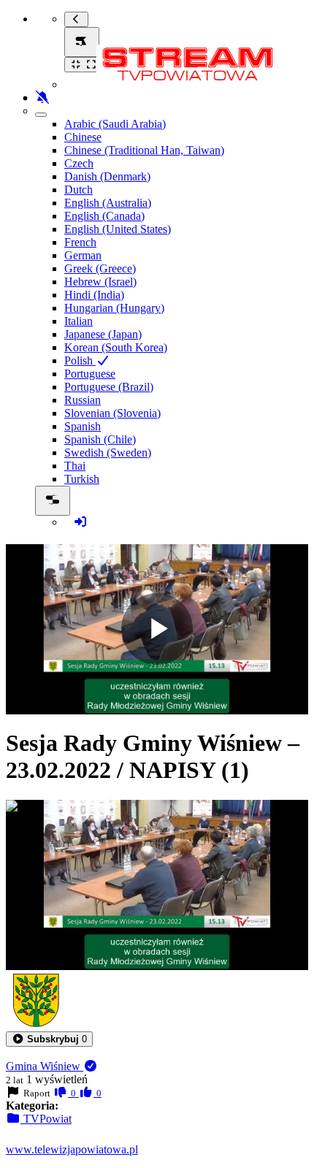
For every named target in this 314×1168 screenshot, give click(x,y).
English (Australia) (107, 202)
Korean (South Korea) (115, 347)
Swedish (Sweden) (107, 452)
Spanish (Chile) (100, 439)
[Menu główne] (81, 42)
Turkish (81, 479)
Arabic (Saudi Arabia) (115, 124)
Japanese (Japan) (103, 334)
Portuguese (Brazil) (108, 387)
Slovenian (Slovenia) (112, 413)
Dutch (78, 189)
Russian (82, 400)
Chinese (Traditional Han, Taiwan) (144, 150)
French (80, 242)
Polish (80, 360)
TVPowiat (46, 1118)
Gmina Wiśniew (44, 1066)
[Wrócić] (76, 19)
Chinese (83, 137)
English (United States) (117, 229)
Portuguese (89, 373)
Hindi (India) (94, 295)
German (83, 255)
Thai (74, 465)
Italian (78, 321)
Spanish (82, 426)
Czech (78, 163)
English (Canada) (104, 216)
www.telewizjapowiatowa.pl (72, 1149)
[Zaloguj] (80, 522)
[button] (49, 1039)
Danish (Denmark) (107, 176)
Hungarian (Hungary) (114, 308)
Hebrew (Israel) (100, 281)
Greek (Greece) (100, 268)
